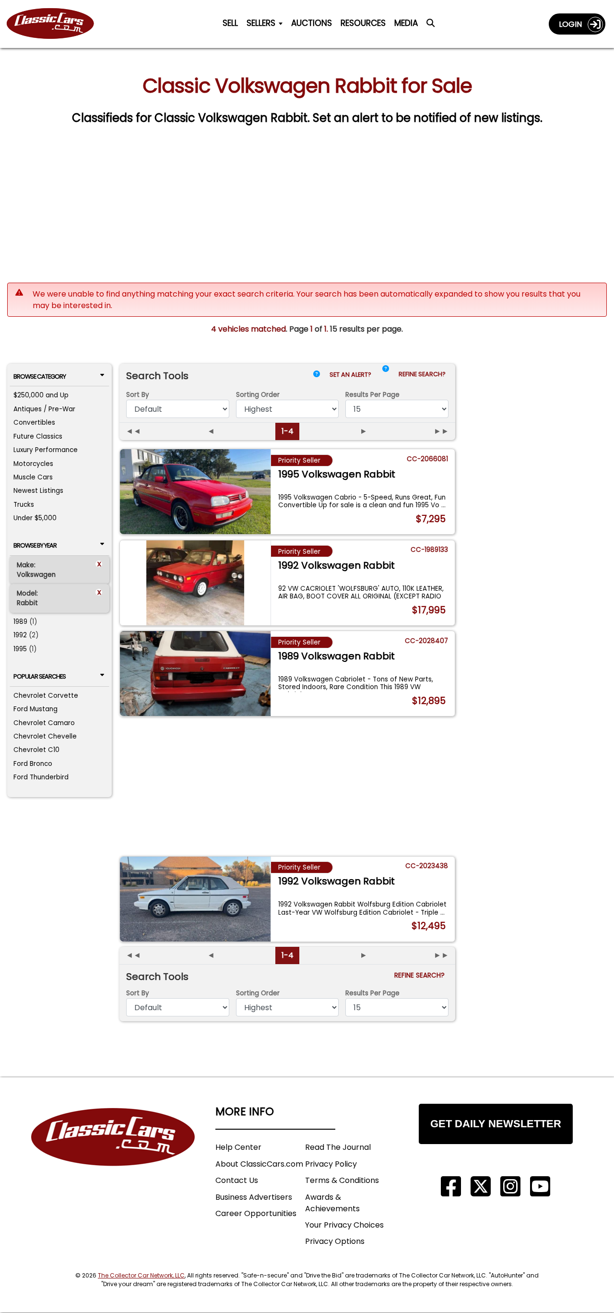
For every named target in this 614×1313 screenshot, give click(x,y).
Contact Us (236, 1180)
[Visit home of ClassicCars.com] (113, 1151)
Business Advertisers (253, 1197)
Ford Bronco (32, 763)
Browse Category (39, 376)
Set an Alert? (351, 374)
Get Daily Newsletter (495, 1124)
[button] (385, 377)
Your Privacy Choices (344, 1224)
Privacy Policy (331, 1164)
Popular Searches (39, 676)
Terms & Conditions (342, 1180)
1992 (20, 635)
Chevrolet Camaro (44, 723)
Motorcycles (33, 463)
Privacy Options (335, 1241)
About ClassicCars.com (259, 1164)
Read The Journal (338, 1147)
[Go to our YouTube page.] (540, 1186)
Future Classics (37, 436)
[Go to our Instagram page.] (510, 1186)
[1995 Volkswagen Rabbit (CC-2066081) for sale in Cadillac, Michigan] (195, 491)
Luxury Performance (45, 449)
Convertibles (34, 422)
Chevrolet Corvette (45, 695)
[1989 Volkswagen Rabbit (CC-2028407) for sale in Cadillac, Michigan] (195, 673)
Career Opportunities (255, 1213)
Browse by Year (35, 545)
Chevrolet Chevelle (45, 736)
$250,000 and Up (41, 395)
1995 (20, 649)
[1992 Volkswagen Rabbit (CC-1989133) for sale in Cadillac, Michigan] (195, 582)
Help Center (238, 1147)
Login (573, 24)
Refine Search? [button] (424, 374)
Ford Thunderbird (41, 777)
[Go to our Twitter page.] (481, 1186)
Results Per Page (372, 993)
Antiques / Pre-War (44, 409)
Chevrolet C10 (36, 749)
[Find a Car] (430, 26)
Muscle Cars (33, 477)
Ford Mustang (35, 709)
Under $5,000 (35, 518)
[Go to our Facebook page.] (451, 1186)
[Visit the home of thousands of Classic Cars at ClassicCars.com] (56, 24)
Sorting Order (258, 394)
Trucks (23, 504)
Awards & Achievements (332, 1203)
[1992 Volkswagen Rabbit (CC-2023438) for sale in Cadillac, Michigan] (195, 899)
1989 (20, 621)
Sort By (137, 394)
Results (372, 394)
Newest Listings (38, 490)
